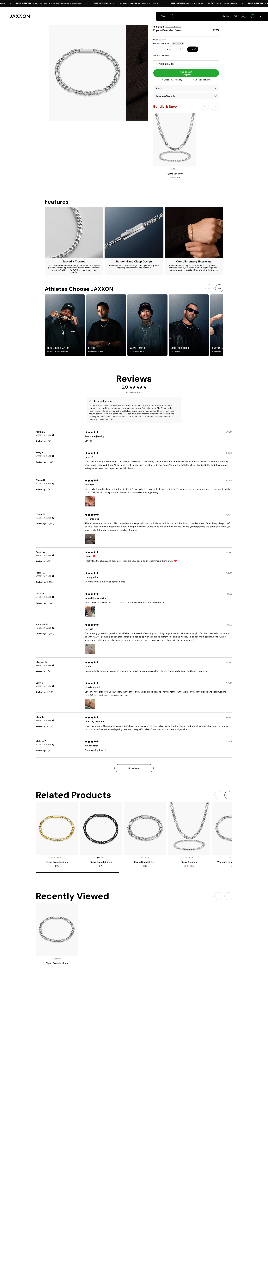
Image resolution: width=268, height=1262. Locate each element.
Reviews (226, 16)
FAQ (235, 16)
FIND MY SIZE (163, 55)
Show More (134, 768)
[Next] (219, 288)
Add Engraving (166, 64)
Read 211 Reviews (173, 27)
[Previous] (209, 288)
